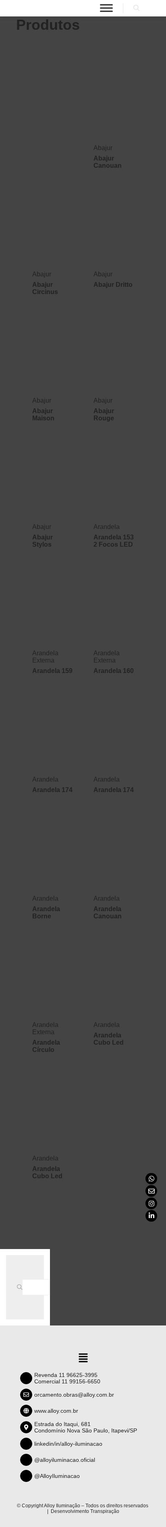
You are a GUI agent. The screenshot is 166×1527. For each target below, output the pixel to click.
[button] (83, 1358)
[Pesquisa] (136, 8)
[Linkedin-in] (151, 1216)
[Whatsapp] (151, 1179)
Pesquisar (22, 1287)
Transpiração (104, 1511)
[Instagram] (151, 1203)
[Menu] (106, 8)
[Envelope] (151, 1191)
